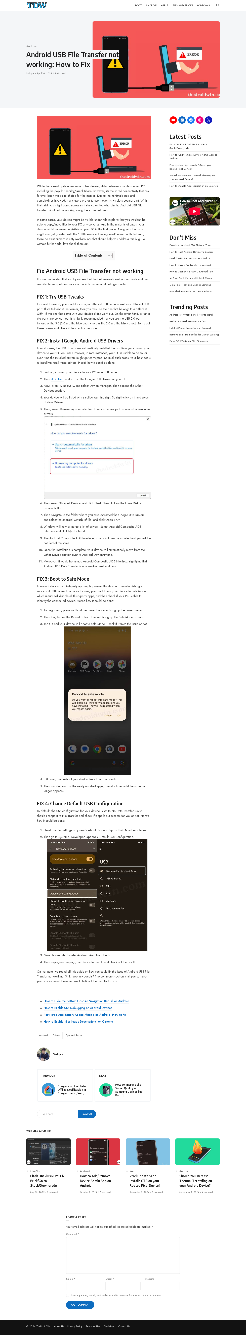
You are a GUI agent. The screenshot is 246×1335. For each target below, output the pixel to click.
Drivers (56, 1035)
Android (31, 46)
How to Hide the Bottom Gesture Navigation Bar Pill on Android (86, 1001)
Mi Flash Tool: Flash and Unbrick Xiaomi (191, 278)
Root (133, 1171)
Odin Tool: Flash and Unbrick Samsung (190, 285)
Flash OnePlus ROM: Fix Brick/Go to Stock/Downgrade (189, 146)
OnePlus (35, 1171)
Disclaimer (109, 1326)
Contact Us (124, 1326)
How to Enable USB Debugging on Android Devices (78, 1008)
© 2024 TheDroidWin (38, 1326)
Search (87, 1114)
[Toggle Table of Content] (108, 255)
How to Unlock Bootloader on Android (190, 265)
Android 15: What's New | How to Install (191, 315)
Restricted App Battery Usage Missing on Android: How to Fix (85, 1015)
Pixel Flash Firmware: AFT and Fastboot (191, 291)
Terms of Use (93, 1326)
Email (109, 1279)
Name (70, 1279)
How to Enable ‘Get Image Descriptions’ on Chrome (78, 1021)
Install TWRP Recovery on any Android (190, 258)
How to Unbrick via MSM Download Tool (191, 271)
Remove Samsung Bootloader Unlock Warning (194, 334)
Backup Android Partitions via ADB (188, 321)
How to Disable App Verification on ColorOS (194, 186)
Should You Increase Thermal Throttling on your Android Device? (192, 177)
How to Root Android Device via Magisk (191, 252)
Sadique (30, 73)
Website (149, 1279)
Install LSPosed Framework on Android (190, 328)
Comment (72, 1234)
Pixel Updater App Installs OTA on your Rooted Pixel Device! (191, 167)
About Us (59, 1326)
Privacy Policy (74, 1326)
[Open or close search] (217, 5)
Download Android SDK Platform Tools (190, 245)
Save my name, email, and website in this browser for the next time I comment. (116, 1295)
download (57, 379)
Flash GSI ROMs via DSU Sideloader (189, 341)
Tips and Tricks (73, 1035)
